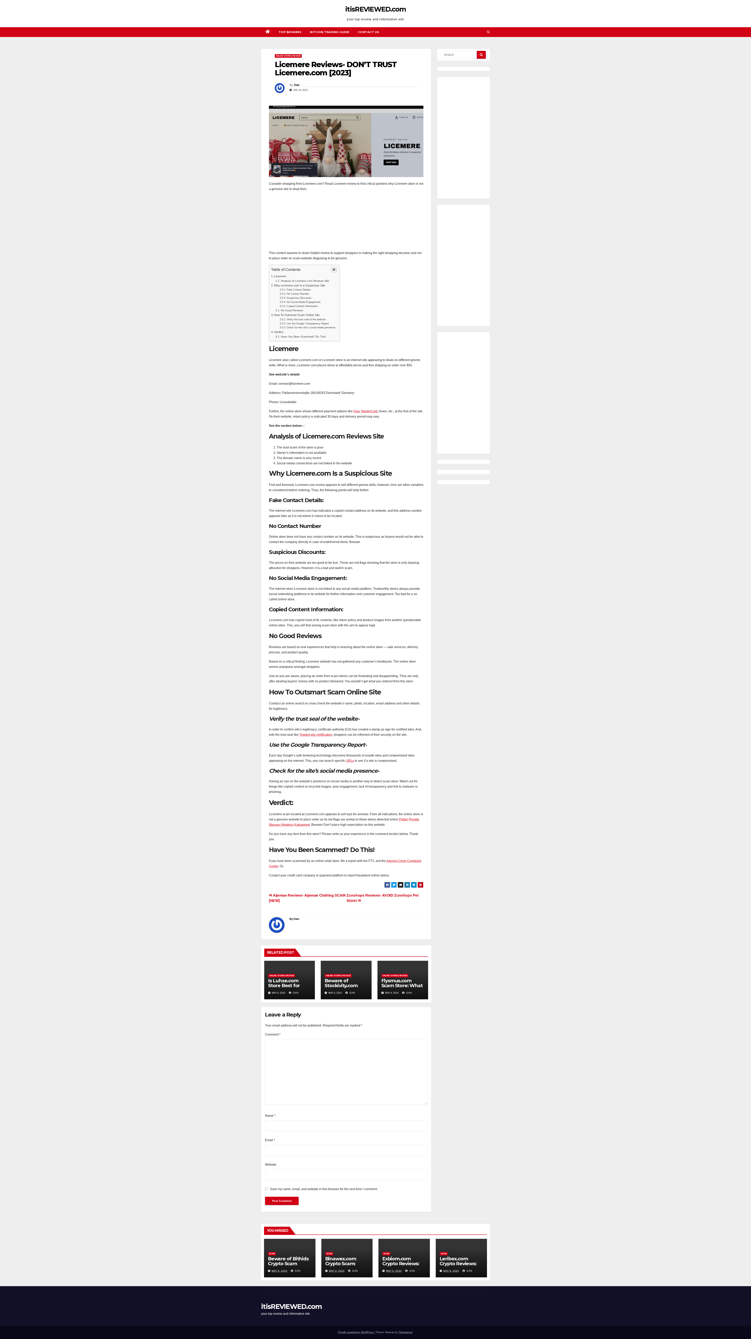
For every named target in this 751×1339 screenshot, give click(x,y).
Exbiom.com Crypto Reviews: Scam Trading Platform (400, 1266)
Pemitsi (414, 819)
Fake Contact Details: (299, 289)
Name (270, 1115)
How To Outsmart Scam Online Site (297, 315)
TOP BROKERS (290, 32)
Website (270, 1164)
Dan (297, 85)
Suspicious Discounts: (299, 297)
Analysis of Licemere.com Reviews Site (305, 280)
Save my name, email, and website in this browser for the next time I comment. (324, 1189)
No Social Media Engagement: (304, 302)
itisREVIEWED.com (375, 9)
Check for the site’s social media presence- (311, 327)
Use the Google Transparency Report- (308, 323)
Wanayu (275, 824)
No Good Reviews (292, 310)
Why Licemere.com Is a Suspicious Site (299, 285)
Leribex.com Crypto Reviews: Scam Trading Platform (458, 1266)
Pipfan (403, 819)
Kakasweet (302, 824)
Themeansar (405, 1332)
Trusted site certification (315, 734)
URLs (350, 760)
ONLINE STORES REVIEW (288, 56)
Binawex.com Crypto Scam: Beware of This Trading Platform (345, 1266)
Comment (272, 1034)
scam (272, 1254)
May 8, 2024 (451, 1271)
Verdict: (279, 332)
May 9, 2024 (279, 1271)
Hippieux (287, 824)
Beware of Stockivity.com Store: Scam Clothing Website (345, 988)
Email (270, 1140)
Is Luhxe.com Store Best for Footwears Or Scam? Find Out (286, 988)
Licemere (280, 276)
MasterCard (369, 411)
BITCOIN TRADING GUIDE (329, 32)
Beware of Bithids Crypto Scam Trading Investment (288, 1266)
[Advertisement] (346, 222)
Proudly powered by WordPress (356, 1332)
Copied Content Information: (302, 306)
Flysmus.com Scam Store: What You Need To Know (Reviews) (402, 988)
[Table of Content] (334, 269)
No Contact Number (298, 293)
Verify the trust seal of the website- (306, 319)
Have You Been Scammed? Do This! (303, 336)
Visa (356, 411)
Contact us (368, 32)
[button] (488, 32)
